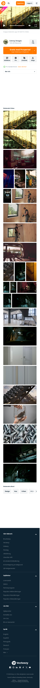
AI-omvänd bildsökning (11, 602)
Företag (6, 591)
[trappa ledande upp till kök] (19, 119)
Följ (33, 43)
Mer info (7, 71)
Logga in (29, 3)
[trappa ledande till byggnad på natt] (18, 195)
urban (24, 532)
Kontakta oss (7, 656)
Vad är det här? (22, 67)
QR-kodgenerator (9, 609)
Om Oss (6, 660)
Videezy (6, 587)
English (5, 675)
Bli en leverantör (9, 663)
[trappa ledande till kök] (19, 138)
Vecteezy (6, 584)
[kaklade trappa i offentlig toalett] (8, 310)
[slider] (17, 25)
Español (6, 679)
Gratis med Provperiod (20, 50)
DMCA (5, 625)
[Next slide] (32, 532)
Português (6, 683)
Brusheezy (6, 580)
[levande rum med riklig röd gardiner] (13, 325)
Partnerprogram (8, 629)
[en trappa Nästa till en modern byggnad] (8, 290)
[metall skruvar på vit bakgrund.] (19, 475)
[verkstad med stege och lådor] (19, 158)
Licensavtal (7, 622)
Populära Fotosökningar (11, 636)
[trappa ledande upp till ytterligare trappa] (8, 197)
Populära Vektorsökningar (12, 633)
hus (15, 532)
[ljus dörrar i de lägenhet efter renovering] (19, 397)
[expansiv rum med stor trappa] (20, 178)
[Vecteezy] (3, 3)
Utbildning (7, 595)
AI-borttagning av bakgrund (13, 606)
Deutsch (6, 686)
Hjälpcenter (7, 652)
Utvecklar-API (7, 598)
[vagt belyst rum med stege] (19, 271)
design (7, 532)
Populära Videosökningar (12, 640)
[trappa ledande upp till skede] (8, 178)
